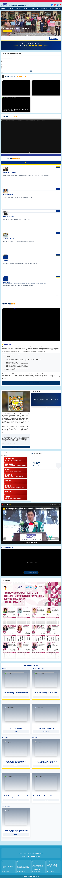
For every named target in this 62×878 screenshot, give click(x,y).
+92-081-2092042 (51, 871)
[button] (23, 36)
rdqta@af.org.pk (51, 872)
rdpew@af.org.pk (36, 872)
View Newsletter (45, 731)
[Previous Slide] (3, 24)
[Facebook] (51, 5)
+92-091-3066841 (36, 870)
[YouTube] (59, 5)
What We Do (18, 9)
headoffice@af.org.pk (36, 857)
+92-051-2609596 (26, 857)
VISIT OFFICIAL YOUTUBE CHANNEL (30, 543)
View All (15, 731)
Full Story (55, 186)
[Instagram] (54, 5)
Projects (57, 8)
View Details (34, 467)
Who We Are (10, 9)
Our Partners (43, 9)
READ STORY (7, 32)
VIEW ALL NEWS (52, 39)
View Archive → (31, 155)
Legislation (26, 8)
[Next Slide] (58, 24)
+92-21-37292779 (22, 872)
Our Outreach (34, 9)
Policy (51, 8)
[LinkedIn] (57, 5)
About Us (2, 9)
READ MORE (15, 448)
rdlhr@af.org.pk (6, 872)
